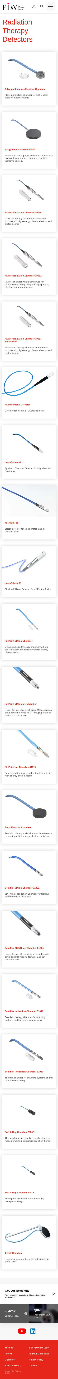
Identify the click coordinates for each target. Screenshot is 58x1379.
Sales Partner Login (39, 1347)
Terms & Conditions (39, 1353)
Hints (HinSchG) (13, 1365)
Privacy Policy (36, 1359)
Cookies (33, 1365)
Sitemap (9, 1347)
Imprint (8, 1353)
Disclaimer (10, 1359)
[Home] (13, 6)
